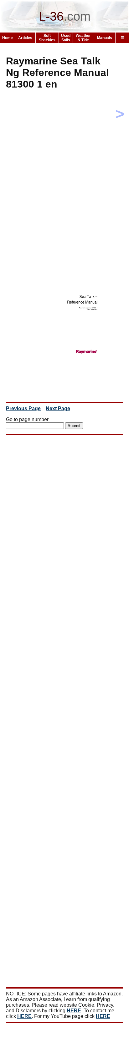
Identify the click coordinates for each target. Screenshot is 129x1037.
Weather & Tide (83, 37)
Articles (25, 38)
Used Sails (65, 37)
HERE (74, 1010)
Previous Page (23, 408)
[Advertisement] (64, 166)
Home (7, 38)
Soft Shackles (47, 37)
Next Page (58, 408)
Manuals (104, 38)
